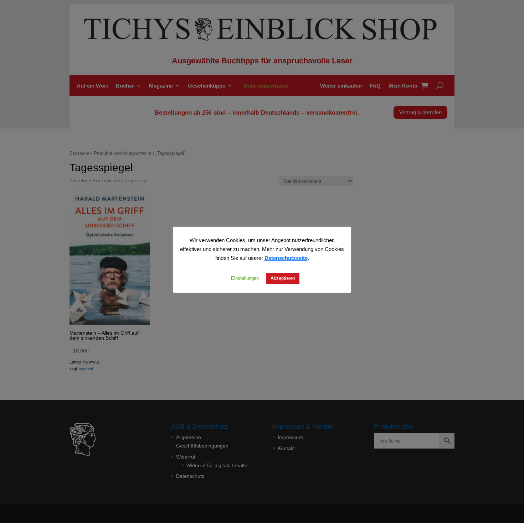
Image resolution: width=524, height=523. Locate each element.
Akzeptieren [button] (283, 278)
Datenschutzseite (286, 257)
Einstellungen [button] (245, 278)
